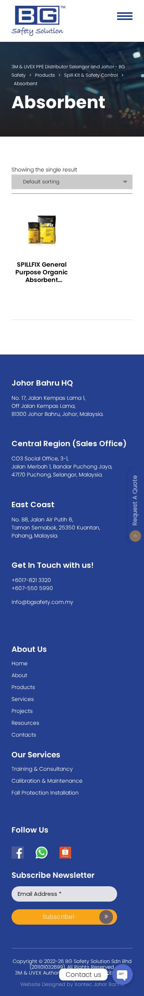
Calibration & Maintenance (47, 781)
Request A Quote (135, 500)
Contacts (24, 735)
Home (20, 663)
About (19, 675)
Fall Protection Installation (45, 793)
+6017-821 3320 (31, 580)
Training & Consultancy (42, 769)
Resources (25, 723)
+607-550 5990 (32, 588)
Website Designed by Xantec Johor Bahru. (72, 984)
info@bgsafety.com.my (42, 602)
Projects (22, 711)
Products (23, 687)
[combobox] (72, 182)
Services (23, 699)
